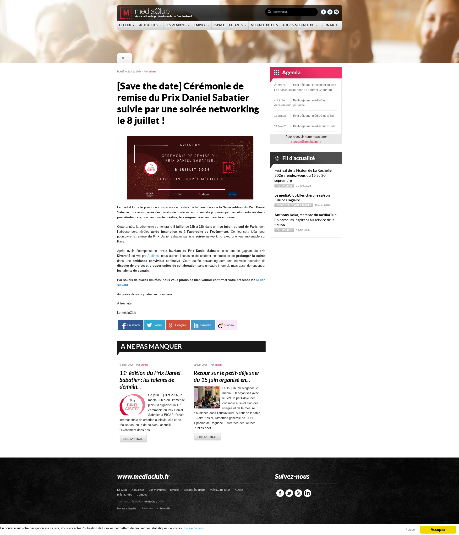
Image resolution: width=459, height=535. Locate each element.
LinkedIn (307, 493)
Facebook (280, 493)
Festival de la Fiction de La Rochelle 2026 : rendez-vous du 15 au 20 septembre (303, 175)
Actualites (137, 489)
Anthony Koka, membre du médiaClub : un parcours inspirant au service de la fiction (306, 220)
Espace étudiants (289, 205)
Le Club (122, 489)
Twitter (289, 493)
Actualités (284, 185)
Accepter (438, 530)
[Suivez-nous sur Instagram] (336, 13)
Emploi (174, 489)
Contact (142, 494)
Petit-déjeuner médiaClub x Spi (313, 115)
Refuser (410, 529)
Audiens (153, 256)
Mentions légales (127, 508)
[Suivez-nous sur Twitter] (330, 13)
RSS (298, 493)
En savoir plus (194, 528)
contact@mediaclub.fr (306, 141)
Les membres (157, 489)
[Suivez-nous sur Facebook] (323, 13)
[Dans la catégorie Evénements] (124, 58)
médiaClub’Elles (220, 489)
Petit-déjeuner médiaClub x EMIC (315, 126)
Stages (306, 205)
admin (152, 71)
